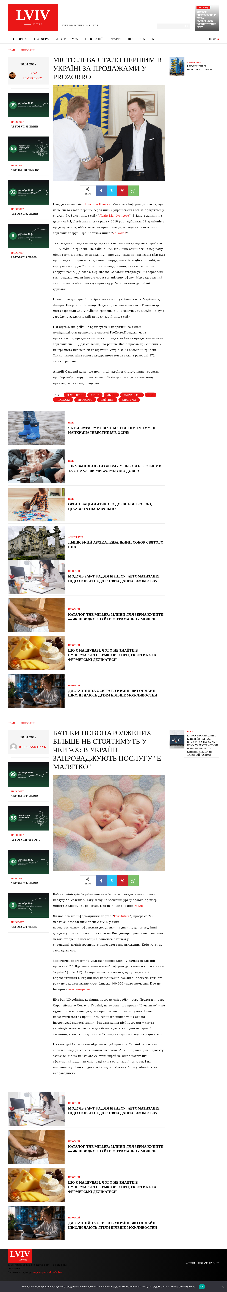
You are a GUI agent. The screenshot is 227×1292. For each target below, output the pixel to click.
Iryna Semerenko (32, 75)
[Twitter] (112, 190)
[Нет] (222, 1286)
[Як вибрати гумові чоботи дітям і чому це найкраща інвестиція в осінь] (36, 428)
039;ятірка (75, 394)
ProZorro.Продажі (98, 204)
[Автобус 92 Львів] (28, 192)
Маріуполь (132, 394)
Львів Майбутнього (114, 215)
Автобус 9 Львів (24, 257)
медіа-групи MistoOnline (47, 1272)
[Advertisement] (196, 104)
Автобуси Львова (25, 170)
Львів (111, 394)
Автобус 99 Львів (24, 126)
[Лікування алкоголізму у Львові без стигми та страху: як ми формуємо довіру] (36, 466)
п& (150, 394)
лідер (95, 394)
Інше (71, 423)
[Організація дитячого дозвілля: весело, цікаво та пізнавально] (36, 505)
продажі (63, 399)
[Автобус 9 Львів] (28, 236)
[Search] (187, 26)
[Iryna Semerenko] (13, 75)
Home (12, 50)
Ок (202, 1286)
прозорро (85, 399)
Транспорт (17, 122)
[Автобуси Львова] (28, 149)
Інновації (203, 7)
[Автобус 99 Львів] (28, 105)
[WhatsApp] (133, 190)
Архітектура (75, 537)
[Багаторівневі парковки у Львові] (177, 66)
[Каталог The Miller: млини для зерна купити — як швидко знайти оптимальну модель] (36, 615)
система (129, 399)
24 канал (119, 233)
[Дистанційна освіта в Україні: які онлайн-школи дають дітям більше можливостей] (36, 691)
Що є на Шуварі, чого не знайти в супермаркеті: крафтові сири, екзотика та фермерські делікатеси (112, 654)
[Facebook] (101, 190)
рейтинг (107, 399)
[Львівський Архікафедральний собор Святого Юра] (36, 543)
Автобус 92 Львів (24, 213)
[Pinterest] (122, 190)
